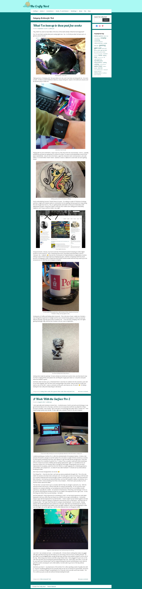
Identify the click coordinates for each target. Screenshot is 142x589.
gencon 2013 (104, 48)
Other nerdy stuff (68, 391)
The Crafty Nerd (40, 6)
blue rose (106, 36)
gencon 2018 (97, 50)
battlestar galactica (98, 36)
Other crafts (60, 391)
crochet (105, 43)
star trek (100, 68)
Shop (89, 11)
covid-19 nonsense (98, 41)
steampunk (105, 69)
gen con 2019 (104, 50)
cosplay (103, 38)
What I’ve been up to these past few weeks (57, 25)
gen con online (102, 52)
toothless (104, 73)
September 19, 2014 (42, 28)
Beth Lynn (52, 28)
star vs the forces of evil (98, 69)
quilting (105, 62)
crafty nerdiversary (98, 43)
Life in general (54, 391)
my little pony (98, 61)
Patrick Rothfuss (98, 62)
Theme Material (51, 586)
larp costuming (100, 57)
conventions (97, 38)
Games (42, 11)
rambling (96, 64)
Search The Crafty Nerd (100, 17)
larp (95, 57)
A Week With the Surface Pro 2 (51, 399)
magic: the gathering (98, 59)
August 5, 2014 (41, 402)
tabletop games (98, 73)
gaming (102, 45)
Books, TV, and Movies (62, 11)
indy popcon (105, 53)
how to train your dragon (98, 53)
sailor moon (98, 66)
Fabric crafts (47, 391)
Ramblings (73, 11)
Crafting (35, 11)
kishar (100, 55)
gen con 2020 (96, 52)
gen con (97, 48)
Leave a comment (84, 391)
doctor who (96, 45)
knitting (104, 55)
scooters (104, 66)
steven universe (97, 71)
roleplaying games (103, 64)
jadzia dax (96, 55)
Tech (73, 391)
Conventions (49, 11)
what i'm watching (97, 74)
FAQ (85, 11)
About (80, 11)
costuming (97, 40)
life (104, 57)
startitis (95, 68)
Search (106, 20)
